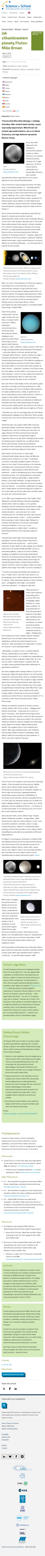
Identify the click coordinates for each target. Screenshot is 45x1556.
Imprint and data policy (10, 1428)
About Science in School (10, 1423)
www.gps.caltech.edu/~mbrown (15, 1187)
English (6, 85)
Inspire (29, 17)
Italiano (6, 97)
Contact (4, 12)
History (37, 69)
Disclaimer (5, 1439)
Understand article (37, 33)
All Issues (22, 17)
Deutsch (7, 91)
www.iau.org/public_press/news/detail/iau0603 (20, 1113)
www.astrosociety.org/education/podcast (19, 1212)
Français (7, 88)
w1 (26, 234)
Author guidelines (37, 21)
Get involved (24, 21)
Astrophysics (15, 69)
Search (22, 12)
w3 (8, 1146)
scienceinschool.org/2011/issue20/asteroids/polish (24, 1259)
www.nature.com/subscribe (30, 1172)
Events (10, 21)
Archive (4, 1445)
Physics (25, 66)
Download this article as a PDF (13, 1374)
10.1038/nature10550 (25, 1166)
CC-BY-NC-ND (7, 1364)
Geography (30, 69)
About (16, 21)
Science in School (7, 29)
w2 (30, 985)
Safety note (6, 1437)
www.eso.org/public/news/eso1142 (16, 1196)
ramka (37, 855)
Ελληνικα (7, 94)
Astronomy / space (15, 66)
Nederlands (8, 82)
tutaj (34, 1169)
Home (4, 17)
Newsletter (13, 12)
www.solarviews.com (11, 172)
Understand (37, 17)
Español (7, 107)
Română (7, 104)
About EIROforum (8, 1426)
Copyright (5, 1434)
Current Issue (12, 17)
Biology (23, 69)
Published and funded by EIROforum (13, 1547)
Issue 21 (25, 29)
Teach (4, 21)
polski (6, 101)
